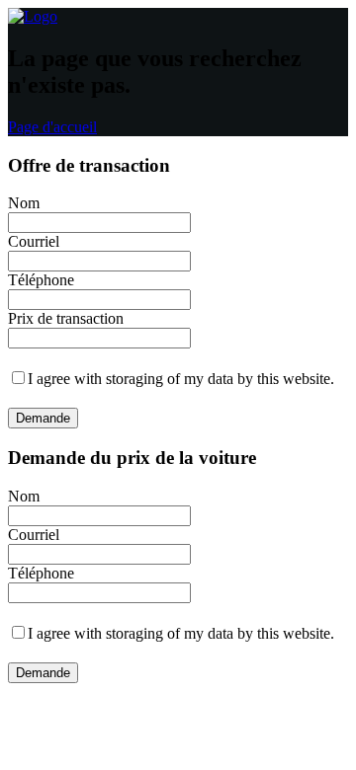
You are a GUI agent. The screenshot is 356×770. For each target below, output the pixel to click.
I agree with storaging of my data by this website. (181, 378)
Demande (43, 418)
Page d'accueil (52, 126)
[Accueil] (32, 16)
